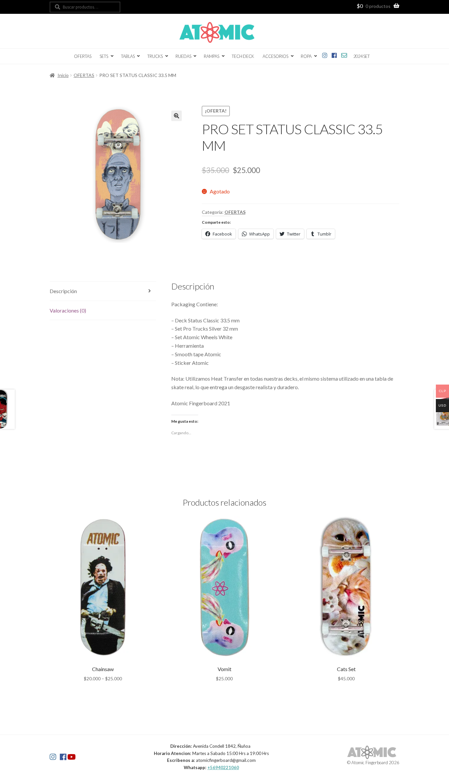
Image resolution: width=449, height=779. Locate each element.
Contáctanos (344, 54)
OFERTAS (82, 56)
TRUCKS (155, 56)
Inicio (63, 75)
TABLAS (128, 56)
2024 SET (361, 56)
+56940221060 (223, 767)
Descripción (63, 291)
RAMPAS (211, 56)
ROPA (306, 56)
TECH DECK (243, 56)
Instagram (325, 54)
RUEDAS (183, 56)
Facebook (334, 54)
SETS (104, 56)
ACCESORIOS (275, 56)
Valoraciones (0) (68, 310)
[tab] (103, 291)
